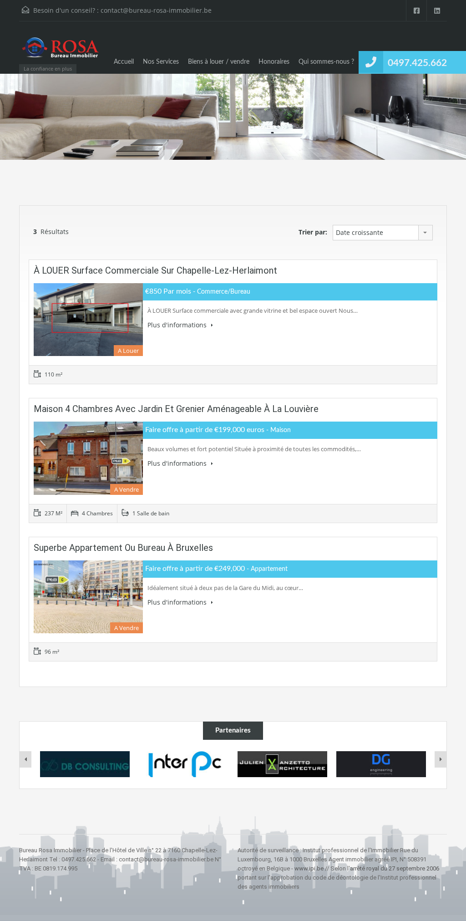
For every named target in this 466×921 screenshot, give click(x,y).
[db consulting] (85, 764)
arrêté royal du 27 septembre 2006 (394, 868)
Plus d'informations (177, 325)
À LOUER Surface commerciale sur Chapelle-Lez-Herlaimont (155, 270)
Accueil (124, 62)
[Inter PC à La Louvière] (183, 764)
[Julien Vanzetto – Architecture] (282, 764)
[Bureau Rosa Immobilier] (60, 52)
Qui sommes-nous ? (326, 62)
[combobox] (383, 232)
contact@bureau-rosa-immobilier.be (156, 10)
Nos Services (161, 62)
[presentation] (25, 759)
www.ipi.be (309, 868)
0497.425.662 (417, 63)
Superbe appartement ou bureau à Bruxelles (123, 547)
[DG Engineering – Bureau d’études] (381, 764)
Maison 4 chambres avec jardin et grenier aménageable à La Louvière (176, 408)
